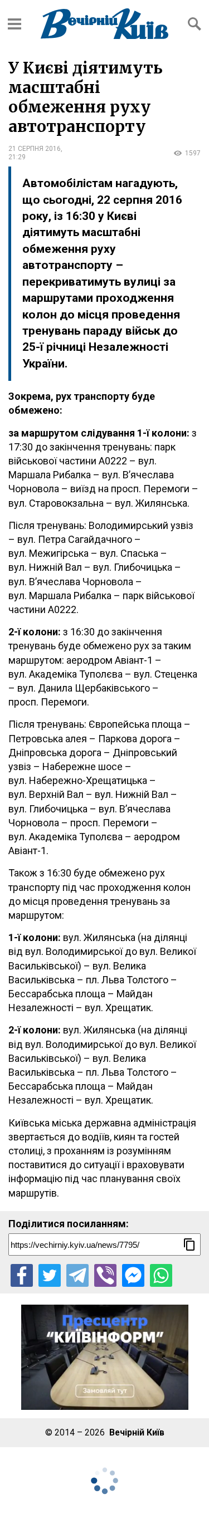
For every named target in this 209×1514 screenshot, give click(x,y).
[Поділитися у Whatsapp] (161, 1275)
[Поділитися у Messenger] (133, 1275)
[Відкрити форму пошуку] (194, 24)
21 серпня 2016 (34, 149)
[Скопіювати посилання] (189, 1244)
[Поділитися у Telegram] (77, 1275)
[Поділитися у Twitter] (49, 1275)
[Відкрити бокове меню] (14, 24)
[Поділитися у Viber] (105, 1275)
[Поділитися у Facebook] (22, 1275)
